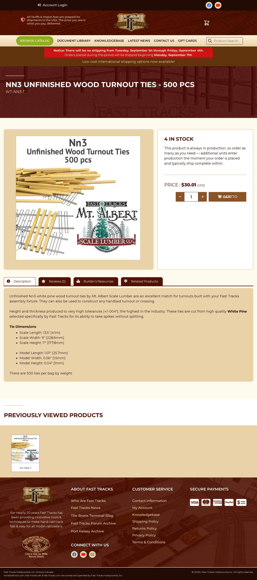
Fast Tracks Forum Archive (93, 523)
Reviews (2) (57, 281)
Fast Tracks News (85, 508)
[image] (78, 198)
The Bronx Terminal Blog (92, 516)
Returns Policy (144, 528)
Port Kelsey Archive (87, 531)
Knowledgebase (146, 515)
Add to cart (230, 197)
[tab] (21, 281)
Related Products (144, 281)
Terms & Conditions (148, 542)
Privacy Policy (144, 535)
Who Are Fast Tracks (88, 501)
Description (22, 281)
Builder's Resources (98, 281)
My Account (142, 508)
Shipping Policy (145, 521)
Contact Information (149, 501)
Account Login (54, 5)
